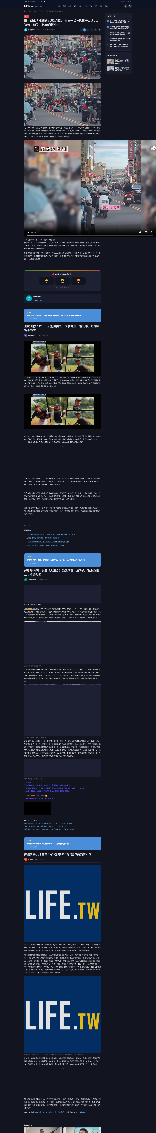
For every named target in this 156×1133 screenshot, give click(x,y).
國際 (101, 6)
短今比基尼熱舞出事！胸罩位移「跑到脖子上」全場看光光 (45, 877)
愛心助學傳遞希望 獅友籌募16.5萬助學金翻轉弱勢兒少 (48, 542)
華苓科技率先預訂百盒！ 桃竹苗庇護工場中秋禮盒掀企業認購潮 (51, 534)
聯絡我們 (129, 1)
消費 (85, 6)
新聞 (64, 6)
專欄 (90, 6)
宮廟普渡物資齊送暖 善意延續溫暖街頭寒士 (44, 538)
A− (81, 30)
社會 (34, 11)
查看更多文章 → (37, 300)
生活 (69, 6)
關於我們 (123, 1)
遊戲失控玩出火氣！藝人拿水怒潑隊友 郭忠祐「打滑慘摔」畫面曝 (48, 874)
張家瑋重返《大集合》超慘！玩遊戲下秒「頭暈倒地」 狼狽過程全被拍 (49, 880)
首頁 (59, 6)
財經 (80, 6)
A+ (87, 30)
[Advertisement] (62, 460)
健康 (75, 6)
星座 (106, 6)
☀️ (126, 6)
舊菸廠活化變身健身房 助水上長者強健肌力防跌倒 (47, 545)
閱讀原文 (27, 525)
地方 (96, 6)
